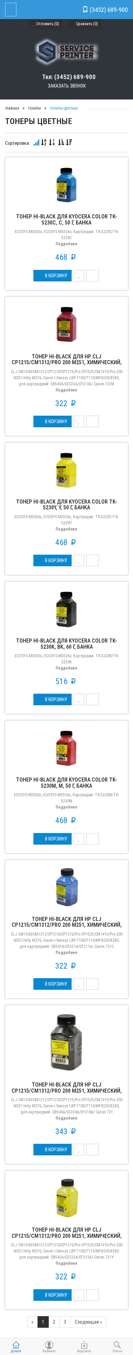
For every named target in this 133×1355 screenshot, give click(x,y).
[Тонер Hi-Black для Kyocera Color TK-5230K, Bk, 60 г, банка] (66, 608)
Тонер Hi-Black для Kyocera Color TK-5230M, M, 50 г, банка (66, 782)
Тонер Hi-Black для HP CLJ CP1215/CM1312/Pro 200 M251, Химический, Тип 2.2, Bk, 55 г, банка (67, 1090)
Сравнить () (86, 23)
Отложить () (47, 23)
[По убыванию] (69, 142)
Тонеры (34, 108)
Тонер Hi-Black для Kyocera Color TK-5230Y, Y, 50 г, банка (66, 504)
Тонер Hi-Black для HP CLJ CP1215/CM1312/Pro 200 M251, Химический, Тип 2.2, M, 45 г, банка (67, 362)
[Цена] (52, 142)
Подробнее (66, 244)
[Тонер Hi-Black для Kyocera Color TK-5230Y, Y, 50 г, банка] (66, 469)
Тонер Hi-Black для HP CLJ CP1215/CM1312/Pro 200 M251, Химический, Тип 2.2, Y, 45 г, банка (67, 1236)
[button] (52, 275)
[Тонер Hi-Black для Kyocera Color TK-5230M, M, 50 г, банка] (66, 747)
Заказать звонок (67, 86)
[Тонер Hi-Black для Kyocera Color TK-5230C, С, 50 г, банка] (66, 184)
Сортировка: (17, 143)
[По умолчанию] (36, 142)
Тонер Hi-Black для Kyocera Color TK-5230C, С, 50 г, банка (66, 219)
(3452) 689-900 (108, 9)
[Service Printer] (66, 52)
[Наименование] (44, 142)
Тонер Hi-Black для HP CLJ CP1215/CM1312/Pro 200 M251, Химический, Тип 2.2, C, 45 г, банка (67, 925)
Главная (12, 108)
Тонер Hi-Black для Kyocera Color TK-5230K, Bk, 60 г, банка (66, 643)
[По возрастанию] (61, 142)
